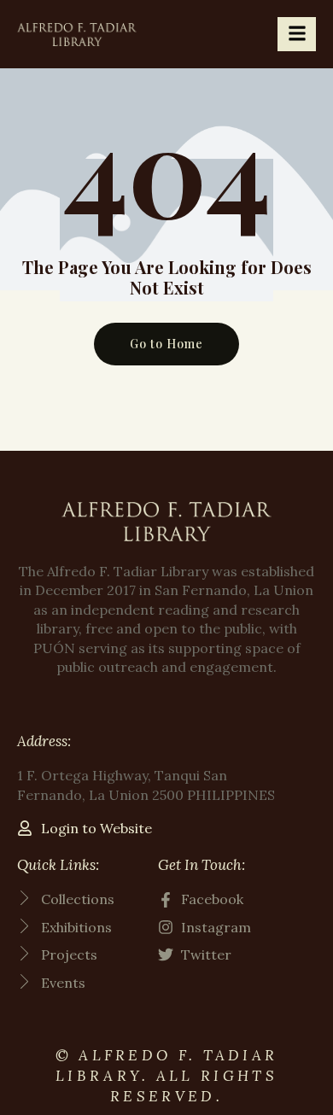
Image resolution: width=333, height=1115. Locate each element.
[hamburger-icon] (297, 34)
